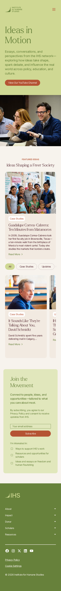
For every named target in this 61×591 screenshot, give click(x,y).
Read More (14, 254)
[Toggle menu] (54, 9)
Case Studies (26, 266)
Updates (46, 266)
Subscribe (30, 433)
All (10, 266)
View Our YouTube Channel (22, 82)
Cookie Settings (13, 565)
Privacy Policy (12, 559)
